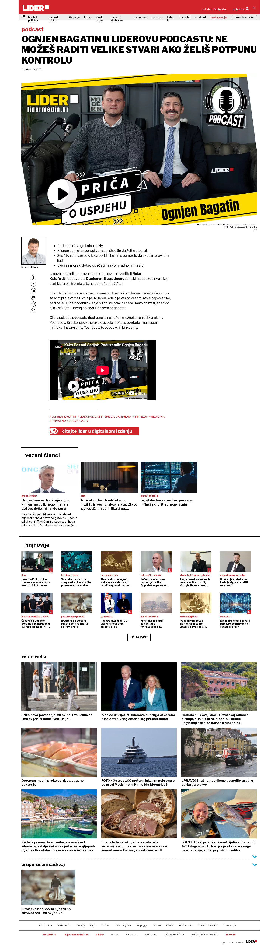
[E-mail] (33, 297)
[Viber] (33, 310)
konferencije (218, 17)
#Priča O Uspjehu (117, 416)
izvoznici (184, 17)
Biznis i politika (45, 925)
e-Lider (207, 9)
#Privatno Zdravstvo (67, 421)
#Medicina (157, 416)
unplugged (140, 17)
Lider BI (170, 19)
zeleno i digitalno (117, 19)
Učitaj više (139, 637)
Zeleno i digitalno (124, 925)
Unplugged (142, 925)
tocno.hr (231, 934)
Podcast (157, 925)
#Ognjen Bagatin (63, 416)
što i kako (99, 19)
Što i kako (105, 925)
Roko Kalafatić (30, 267)
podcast (157, 17)
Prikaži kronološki (244, 17)
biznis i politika (33, 19)
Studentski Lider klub (208, 925)
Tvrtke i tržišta (64, 925)
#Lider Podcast (90, 416)
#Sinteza (140, 416)
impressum (131, 934)
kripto (88, 17)
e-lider (100, 934)
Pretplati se (49, 934)
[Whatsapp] (33, 304)
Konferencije (229, 925)
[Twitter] (33, 284)
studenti (200, 17)
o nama (115, 934)
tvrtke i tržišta (53, 19)
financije (74, 17)
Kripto (93, 925)
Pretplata (220, 9)
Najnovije (37, 544)
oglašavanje (150, 934)
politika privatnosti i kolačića (204, 934)
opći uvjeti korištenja (174, 934)
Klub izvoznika (186, 925)
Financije (80, 925)
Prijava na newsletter (76, 934)
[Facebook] (33, 277)
